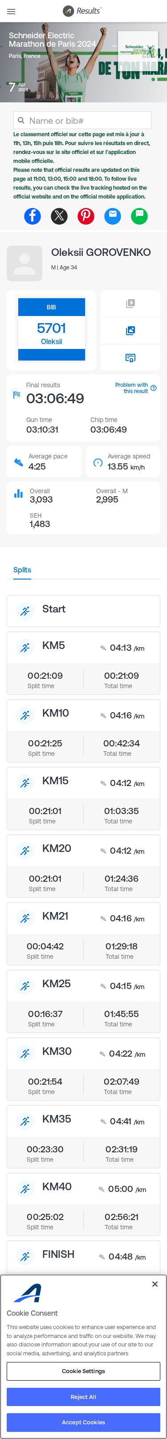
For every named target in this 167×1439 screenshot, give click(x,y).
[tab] (22, 572)
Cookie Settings (83, 1371)
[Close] (155, 1284)
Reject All (83, 1397)
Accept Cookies (83, 1422)
